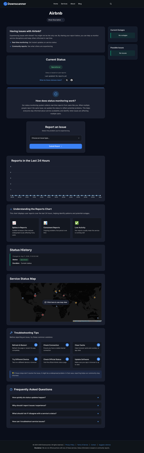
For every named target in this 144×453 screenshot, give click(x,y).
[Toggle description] (62, 20)
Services (64, 4)
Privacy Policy (69, 445)
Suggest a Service (105, 445)
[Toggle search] (111, 4)
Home (55, 4)
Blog (80, 4)
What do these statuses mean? (51, 80)
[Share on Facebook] (71, 80)
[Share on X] (67, 80)
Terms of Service (82, 445)
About (73, 4)
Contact (93, 445)
